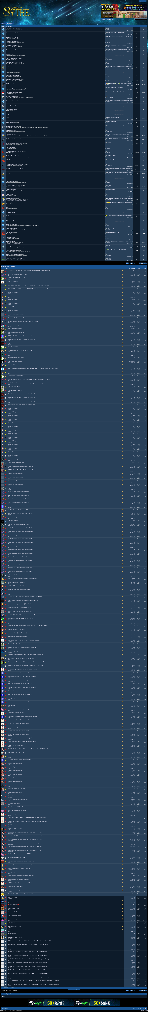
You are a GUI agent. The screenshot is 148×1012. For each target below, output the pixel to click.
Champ (9, 293)
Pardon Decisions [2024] (13, 325)
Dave (134, 672)
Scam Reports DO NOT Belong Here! (16, 752)
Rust (7, 207)
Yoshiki (108, 173)
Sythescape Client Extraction (14, 575)
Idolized (134, 506)
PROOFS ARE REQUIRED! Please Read (17, 277)
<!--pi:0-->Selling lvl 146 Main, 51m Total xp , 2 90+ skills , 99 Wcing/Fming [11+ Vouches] (124, 36)
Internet (8, 178)
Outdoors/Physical (10, 212)
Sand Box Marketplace (13, 281)
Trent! (9, 355)
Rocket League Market (11, 250)
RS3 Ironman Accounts (11, 216)
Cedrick (134, 908)
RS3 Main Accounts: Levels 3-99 (13, 151)
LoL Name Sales (10, 181)
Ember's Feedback (12, 930)
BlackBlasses (109, 59)
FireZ (9, 387)
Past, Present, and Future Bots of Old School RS (19, 354)
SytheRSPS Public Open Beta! (15, 459)
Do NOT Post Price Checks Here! (15, 745)
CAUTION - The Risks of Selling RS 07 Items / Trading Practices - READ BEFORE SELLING (29, 379)
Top (143, 1008)
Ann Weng (108, 233)
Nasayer (108, 101)
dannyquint (133, 582)
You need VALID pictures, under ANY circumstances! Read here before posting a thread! (27, 814)
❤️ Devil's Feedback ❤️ (13, 904)
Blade (9, 322)
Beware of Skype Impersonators (15, 763)
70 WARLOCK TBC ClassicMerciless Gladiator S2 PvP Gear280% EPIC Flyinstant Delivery (28, 959)
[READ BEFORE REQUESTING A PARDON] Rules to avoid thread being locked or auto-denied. (29, 270)
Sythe (9, 329)
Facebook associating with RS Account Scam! (18, 672)
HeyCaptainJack (110, 97)
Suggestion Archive (10, 130)
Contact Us (135, 1008)
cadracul (9, 942)
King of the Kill (8, 204)
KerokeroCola (10, 750)
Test (108, 28)
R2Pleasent (10, 641)
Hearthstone (9, 66)
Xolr (8, 583)
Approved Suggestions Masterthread (16, 332)
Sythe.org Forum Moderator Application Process (18, 296)
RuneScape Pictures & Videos (13, 75)
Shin (8, 297)
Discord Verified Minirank (13, 372)
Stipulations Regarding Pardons (15, 792)
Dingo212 (133, 893)
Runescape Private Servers (12, 49)
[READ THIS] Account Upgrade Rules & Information (19, 759)
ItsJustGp (108, 229)
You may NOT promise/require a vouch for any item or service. (22, 676)
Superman (10, 282)
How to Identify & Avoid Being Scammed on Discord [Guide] (21, 339)
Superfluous (109, 246)
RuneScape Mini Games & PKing (14, 62)
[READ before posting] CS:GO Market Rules (18, 651)
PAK (134, 357)
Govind (9, 757)
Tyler (9, 369)
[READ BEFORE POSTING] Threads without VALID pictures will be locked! (25, 596)
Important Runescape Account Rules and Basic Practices (21, 527)
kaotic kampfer (109, 216)
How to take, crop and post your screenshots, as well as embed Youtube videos (25, 665)
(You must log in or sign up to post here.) (9, 990)
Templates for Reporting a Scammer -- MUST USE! (19, 853)
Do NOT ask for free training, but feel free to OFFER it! (20, 694)
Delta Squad (10, 652)
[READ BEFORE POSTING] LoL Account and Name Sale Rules (22, 614)
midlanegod (109, 259)
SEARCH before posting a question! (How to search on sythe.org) (22, 669)
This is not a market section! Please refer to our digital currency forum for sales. (26, 654)
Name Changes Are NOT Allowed (15, 806)
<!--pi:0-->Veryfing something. (113, 117)
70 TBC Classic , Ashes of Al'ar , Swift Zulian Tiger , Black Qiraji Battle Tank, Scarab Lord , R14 (29, 940)
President (9, 916)
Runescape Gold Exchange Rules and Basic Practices (20, 560)
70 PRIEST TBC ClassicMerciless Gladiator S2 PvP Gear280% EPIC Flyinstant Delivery (28, 966)
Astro (9, 366)
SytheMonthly (9, 54)
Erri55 (134, 350)
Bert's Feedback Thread (13, 901)
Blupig (9, 710)
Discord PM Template (12, 292)
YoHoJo (9, 514)
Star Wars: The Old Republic (13, 155)
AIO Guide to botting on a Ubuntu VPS (16, 582)
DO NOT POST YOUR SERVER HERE (17, 857)
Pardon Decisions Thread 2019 (15, 390)
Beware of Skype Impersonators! (15, 770)
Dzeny (108, 84)
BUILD (108, 93)
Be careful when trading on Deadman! (16, 622)
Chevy (108, 195)
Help (138, 1008)
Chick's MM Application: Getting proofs (115, 87)
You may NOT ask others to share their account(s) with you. (21, 738)
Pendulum (133, 346)
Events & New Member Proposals (14, 58)
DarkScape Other (16, 243)
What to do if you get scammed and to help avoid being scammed (22, 578)
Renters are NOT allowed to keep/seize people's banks (20, 611)
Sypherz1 (108, 190)
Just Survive (14, 204)
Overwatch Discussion (11, 126)
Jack (9, 786)
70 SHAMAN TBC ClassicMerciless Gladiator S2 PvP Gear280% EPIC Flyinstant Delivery (28, 948)
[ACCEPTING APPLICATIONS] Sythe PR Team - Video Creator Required (24, 593)
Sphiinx (9, 521)
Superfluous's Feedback (13, 911)
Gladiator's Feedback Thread (14, 926)
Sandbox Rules (11, 705)
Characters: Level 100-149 (12, 37)
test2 (108, 62)
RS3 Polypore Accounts (11, 83)
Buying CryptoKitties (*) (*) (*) (113, 193)
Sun (8, 467)
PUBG (7, 173)
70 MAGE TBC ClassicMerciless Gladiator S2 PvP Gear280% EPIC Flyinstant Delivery (27, 962)
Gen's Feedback (11, 922)
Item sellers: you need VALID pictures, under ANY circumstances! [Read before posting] (27, 625)
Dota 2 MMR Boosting (10, 234)
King (8, 909)
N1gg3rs (108, 182)
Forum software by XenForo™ (11, 1010)
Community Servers (11, 189)
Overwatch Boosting (10, 200)
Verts (9, 862)
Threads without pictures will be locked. (16, 795)
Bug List (10, 488)
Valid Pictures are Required (14, 803)
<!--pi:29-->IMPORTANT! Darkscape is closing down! (117, 146)
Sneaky (9, 337)
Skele (9, 873)
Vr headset (109, 258)
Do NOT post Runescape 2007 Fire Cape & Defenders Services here (23, 600)
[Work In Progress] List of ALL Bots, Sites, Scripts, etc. (20, 513)
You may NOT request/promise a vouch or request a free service (22, 864)
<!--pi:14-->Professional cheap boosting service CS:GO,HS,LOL (120, 66)
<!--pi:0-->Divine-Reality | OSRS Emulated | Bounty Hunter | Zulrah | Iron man (122, 49)
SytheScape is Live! (111, 189)
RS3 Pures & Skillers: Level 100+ (14, 139)
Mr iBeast (133, 513)
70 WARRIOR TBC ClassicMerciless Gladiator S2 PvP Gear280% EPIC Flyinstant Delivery (28, 977)
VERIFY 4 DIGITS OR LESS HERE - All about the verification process (23, 469)
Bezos (108, 139)
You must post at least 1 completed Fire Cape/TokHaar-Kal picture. (23, 716)
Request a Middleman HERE (14, 343)
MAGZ (108, 122)
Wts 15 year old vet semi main (113, 151)
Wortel (9, 279)
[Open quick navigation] (146, 23)
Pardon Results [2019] (13, 346)
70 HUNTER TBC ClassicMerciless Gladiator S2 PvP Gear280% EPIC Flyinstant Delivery (28, 955)
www (134, 488)
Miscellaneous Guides (11, 228)
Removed (109, 185)
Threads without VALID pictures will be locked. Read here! (21, 466)
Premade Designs (10, 100)
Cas (8, 587)
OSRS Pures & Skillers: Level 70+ (14, 185)
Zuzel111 (9, 344)
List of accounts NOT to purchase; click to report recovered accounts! (121, 215)
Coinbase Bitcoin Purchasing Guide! (16, 462)
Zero (9, 362)
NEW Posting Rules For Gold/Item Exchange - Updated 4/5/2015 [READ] (24, 640)
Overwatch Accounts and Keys (20, 200)
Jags (107, 208)
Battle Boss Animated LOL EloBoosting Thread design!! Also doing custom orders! (124, 100)
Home (141, 1008)
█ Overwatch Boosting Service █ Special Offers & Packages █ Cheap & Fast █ (122, 198)
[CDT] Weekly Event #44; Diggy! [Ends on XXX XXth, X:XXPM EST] (120, 57)
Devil (9, 340)
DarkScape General (10, 147)
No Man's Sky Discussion (12, 96)
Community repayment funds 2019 (15, 375)
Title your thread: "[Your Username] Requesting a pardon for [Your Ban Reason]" (26, 661)
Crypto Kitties (9, 194)
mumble (108, 80)
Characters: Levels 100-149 (12, 41)
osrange (133, 462)
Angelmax (10, 858)
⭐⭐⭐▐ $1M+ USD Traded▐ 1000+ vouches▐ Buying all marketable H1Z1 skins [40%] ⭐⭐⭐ (126, 202)
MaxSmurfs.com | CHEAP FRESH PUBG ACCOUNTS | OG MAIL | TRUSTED (122, 172)
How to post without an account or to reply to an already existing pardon (24, 317)
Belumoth (133, 658)
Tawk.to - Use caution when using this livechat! (18, 491)
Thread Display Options (74, 989)
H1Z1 (7, 202)
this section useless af (111, 159)
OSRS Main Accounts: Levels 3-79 (14, 143)
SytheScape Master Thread (14, 506)
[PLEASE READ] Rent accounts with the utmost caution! (20, 335)
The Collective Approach (13, 824)
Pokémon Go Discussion (12, 92)
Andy (134, 919)
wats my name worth (111, 79)
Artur (9, 460)
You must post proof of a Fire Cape (16, 712)
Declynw (108, 152)
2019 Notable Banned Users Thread (16, 357)
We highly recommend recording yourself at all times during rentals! (23, 321)
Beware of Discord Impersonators (15, 314)
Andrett (134, 343)
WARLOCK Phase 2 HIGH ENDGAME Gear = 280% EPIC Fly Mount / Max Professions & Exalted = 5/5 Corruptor (33, 984)
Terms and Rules (144, 1010)
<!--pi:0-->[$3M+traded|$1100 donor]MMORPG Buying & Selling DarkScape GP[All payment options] (127, 241)
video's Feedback (12, 933)
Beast (134, 933)
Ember (9, 931)
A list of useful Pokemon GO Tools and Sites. (116, 91)
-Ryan (9, 764)
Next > (145, 263)
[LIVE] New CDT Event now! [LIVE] (16, 585)
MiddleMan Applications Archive (14, 88)
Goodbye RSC (110, 236)
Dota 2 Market (9, 232)
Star (8, 275)
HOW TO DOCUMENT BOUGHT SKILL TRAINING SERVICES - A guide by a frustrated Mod (28, 285)
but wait (108, 245)
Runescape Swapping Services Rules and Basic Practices (21, 556)
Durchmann (10, 938)
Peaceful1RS (133, 524)
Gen (8, 315)
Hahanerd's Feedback (12, 897)
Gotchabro (109, 255)
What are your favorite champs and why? (115, 125)
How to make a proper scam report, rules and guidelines (20, 709)
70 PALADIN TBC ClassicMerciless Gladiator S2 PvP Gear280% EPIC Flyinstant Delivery (28, 944)
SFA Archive (9, 117)
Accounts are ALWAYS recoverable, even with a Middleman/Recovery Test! (25, 832)
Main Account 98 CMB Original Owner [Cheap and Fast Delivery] (120, 168)
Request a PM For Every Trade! (15, 643)
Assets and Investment (11, 224)
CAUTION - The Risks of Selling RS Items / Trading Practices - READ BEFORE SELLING (28, 748)
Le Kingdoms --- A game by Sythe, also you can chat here (21, 658)
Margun (134, 926)
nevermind (109, 142)
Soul (134, 368)
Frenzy (9, 753)
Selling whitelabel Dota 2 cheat (113, 232)
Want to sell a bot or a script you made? (17, 810)
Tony (9, 380)
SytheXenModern (5, 1008)
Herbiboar (108, 238)
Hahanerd (10, 579)
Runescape (109, 74)
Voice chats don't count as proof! (15, 756)
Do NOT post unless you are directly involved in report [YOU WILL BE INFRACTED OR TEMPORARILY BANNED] (33, 368)
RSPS (7, 191)
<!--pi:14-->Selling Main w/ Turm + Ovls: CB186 (116, 45)
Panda (108, 225)
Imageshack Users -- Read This (15, 828)
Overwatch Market (10, 198)
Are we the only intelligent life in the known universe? (118, 134)
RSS (145, 1008)
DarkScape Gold (9, 243)
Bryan (108, 135)
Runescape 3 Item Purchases (13, 79)
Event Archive (9, 71)
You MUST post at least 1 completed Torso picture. (19, 680)
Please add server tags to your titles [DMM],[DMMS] (19, 604)
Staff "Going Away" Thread (14, 386)
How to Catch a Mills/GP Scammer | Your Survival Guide (20, 893)
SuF (8, 793)
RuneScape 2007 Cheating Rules (15, 886)
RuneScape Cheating (11, 105)
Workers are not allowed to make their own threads (19, 589)
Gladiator (133, 299)
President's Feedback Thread (14, 915)
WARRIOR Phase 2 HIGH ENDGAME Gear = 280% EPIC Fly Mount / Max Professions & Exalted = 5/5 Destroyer (33, 980)
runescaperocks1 (132, 361)
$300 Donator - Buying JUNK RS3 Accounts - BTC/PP (117, 138)
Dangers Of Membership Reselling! (15, 785)
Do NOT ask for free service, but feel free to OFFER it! (20, 683)
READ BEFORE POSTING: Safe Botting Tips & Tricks (20, 350)
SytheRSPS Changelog (13, 520)
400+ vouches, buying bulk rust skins (114, 206)
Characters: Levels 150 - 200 (12, 45)
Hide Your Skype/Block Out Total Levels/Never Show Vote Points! (22, 647)
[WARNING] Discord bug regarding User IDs (18, 274)
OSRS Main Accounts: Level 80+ (14, 168)
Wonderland (10, 619)
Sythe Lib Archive (10, 122)
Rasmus (108, 203)
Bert (134, 897)
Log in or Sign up (142, 1)
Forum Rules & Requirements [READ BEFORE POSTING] (21, 618)
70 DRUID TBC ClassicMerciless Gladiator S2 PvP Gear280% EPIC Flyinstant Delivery (27, 951)
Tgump (9, 887)
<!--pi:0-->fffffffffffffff (111, 155)
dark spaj (9, 666)
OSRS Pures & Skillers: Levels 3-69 (14, 164)
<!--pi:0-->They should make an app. (114, 129)
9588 (142, 263)
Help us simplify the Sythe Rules (15, 328)
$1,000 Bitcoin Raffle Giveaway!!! (15, 937)
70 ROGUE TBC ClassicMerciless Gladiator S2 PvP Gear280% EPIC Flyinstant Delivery (28, 969)
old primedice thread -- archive (113, 223)
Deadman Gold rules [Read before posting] (17, 632)
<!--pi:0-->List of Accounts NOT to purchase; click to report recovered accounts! (123, 40)
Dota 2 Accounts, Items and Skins (21, 234)
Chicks (108, 88)
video (108, 169)
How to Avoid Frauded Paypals (15, 890)
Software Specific (10, 220)
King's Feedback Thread (13, 908)
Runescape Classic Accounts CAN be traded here (19, 879)
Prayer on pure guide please (112, 228)
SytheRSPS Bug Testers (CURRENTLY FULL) (18, 524)
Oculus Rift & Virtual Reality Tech (14, 258)
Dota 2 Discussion (10, 159)
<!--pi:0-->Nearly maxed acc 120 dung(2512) (115, 32)
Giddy (108, 29)
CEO (9, 351)
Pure (9, 463)
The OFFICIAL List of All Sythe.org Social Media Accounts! (21, 509)
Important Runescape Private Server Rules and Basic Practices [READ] (24, 517)
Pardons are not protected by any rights (17, 788)
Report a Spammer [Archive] (13, 254)
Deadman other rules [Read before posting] (17, 636)
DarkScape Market (10, 241)
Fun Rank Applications (11, 109)
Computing (8, 114)
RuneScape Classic (10, 237)
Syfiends (9, 489)
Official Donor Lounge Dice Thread (15, 919)
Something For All (10, 134)
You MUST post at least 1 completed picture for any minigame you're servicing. (25, 383)
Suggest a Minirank (12, 364)
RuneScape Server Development (13, 28)
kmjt (134, 748)
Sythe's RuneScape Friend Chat (15, 361)
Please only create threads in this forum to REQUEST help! (21, 861)
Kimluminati (109, 199)
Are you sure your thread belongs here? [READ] (18, 799)
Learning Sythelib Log (111, 121)
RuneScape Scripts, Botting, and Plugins (16, 246)
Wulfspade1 (10, 797)
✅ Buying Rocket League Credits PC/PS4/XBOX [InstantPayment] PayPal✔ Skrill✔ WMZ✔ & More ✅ (127, 249)
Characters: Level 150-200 (12, 33)
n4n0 (9, 663)
